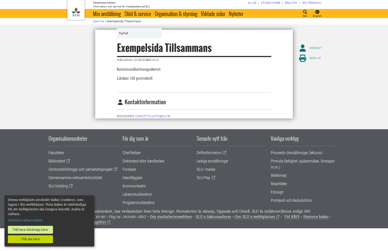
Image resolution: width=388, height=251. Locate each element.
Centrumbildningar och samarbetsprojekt (80, 169)
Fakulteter (56, 152)
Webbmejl (279, 175)
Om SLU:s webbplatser (255, 216)
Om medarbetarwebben (171, 216)
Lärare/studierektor (137, 194)
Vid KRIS (292, 216)
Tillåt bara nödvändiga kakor (30, 230)
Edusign (277, 192)
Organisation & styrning (176, 13)
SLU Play (203, 177)
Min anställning (107, 13)
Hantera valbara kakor (25, 220)
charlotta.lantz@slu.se (152, 116)
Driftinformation (209, 152)
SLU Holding (58, 186)
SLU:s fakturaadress (213, 216)
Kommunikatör (134, 186)
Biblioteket (56, 161)
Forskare (129, 169)
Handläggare (132, 177)
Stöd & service (137, 13)
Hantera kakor (316, 216)
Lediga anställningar (212, 161)
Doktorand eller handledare (143, 161)
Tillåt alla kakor (30, 239)
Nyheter (236, 13)
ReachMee (279, 183)
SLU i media (206, 169)
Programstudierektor (139, 202)
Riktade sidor (213, 13)
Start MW (98, 21)
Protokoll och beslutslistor (291, 200)
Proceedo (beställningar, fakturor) (296, 152)
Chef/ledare (132, 152)
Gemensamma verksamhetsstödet (75, 177)
